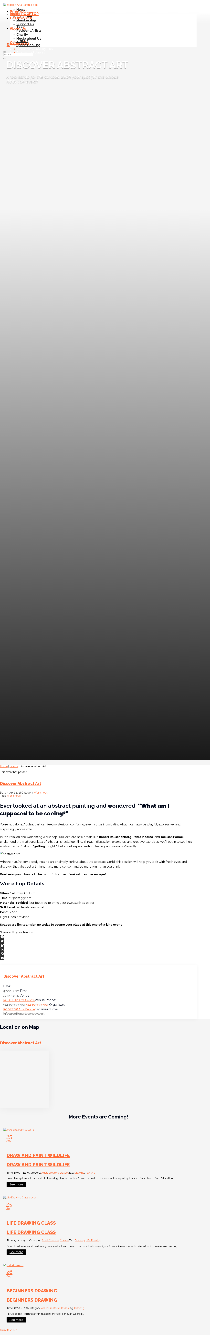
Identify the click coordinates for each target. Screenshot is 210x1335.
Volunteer (24, 16)
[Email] (98, 958)
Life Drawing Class (31, 1223)
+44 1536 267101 (37, 1004)
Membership (26, 20)
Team (20, 27)
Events (14, 766)
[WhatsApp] (98, 954)
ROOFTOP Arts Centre (19, 1000)
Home (4, 766)
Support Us (25, 24)
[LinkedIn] (98, 950)
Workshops (41, 792)
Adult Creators (50, 1172)
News (20, 10)
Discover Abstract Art (20, 783)
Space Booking (28, 45)
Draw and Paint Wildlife (38, 1155)
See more (16, 1184)
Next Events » (8, 1329)
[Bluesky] (98, 945)
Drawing (79, 1172)
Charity (22, 35)
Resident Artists (29, 31)
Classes (64, 1172)
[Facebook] (98, 937)
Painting (90, 1172)
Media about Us (28, 38)
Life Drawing (93, 1240)
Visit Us (22, 41)
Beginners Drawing (32, 1291)
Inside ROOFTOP (24, 14)
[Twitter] (98, 941)
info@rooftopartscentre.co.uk (23, 1013)
